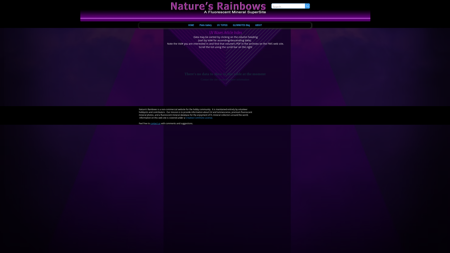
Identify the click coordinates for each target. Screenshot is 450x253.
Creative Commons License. (199, 117)
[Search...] (307, 6)
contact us (155, 123)
